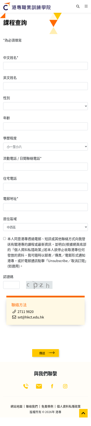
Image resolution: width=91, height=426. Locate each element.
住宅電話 (10, 178)
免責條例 (47, 406)
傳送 (42, 353)
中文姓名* (10, 57)
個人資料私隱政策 (69, 406)
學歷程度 (10, 138)
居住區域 (10, 218)
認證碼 (8, 276)
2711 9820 (26, 311)
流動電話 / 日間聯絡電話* (22, 158)
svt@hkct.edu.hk (31, 317)
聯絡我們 (32, 406)
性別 (6, 97)
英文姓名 (10, 77)
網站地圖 (16, 406)
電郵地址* (10, 198)
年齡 (6, 117)
